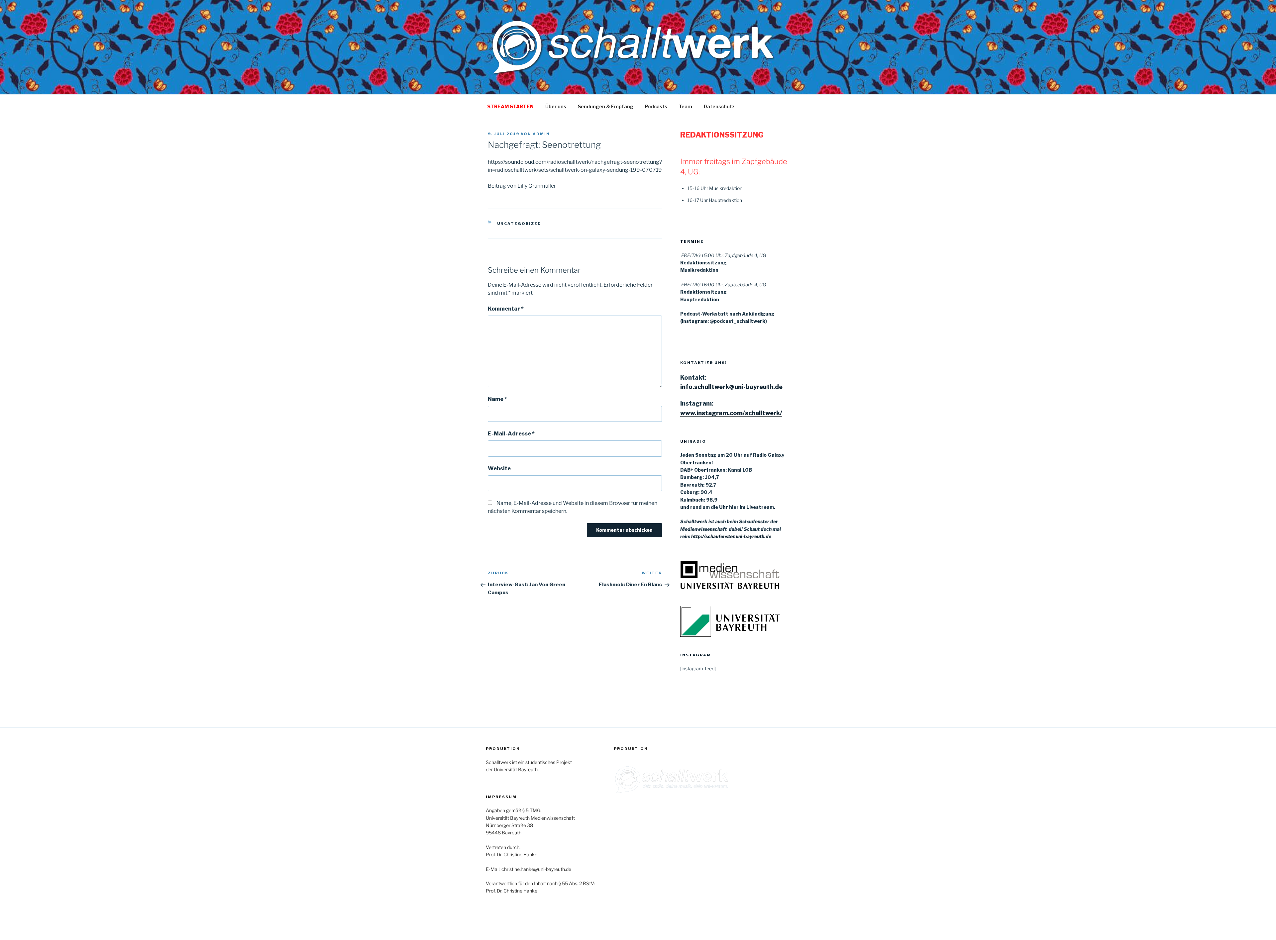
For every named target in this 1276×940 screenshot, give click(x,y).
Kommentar (506, 309)
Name (497, 399)
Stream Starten (510, 106)
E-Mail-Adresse (511, 433)
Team (685, 106)
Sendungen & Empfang (605, 106)
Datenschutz (719, 106)
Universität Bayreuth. (516, 769)
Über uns (555, 106)
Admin (541, 134)
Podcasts (656, 106)
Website (499, 468)
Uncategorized (519, 223)
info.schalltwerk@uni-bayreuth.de (731, 386)
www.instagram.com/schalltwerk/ (731, 413)
